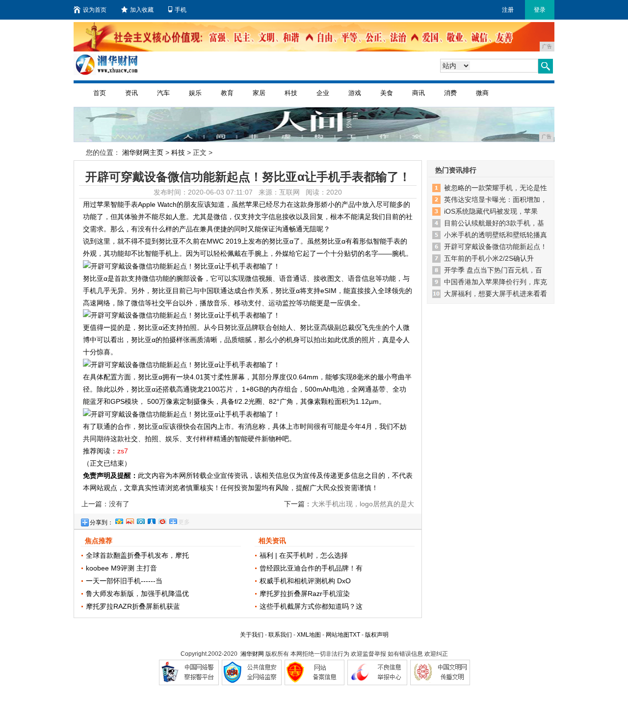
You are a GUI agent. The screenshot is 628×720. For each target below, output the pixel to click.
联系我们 (280, 634)
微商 (482, 93)
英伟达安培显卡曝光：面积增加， (495, 199)
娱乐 (195, 93)
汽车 (163, 93)
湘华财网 (252, 653)
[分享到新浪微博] (129, 520)
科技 (291, 93)
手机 (180, 9)
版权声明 (377, 634)
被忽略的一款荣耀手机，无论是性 (495, 188)
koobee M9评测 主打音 (121, 568)
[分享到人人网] (151, 520)
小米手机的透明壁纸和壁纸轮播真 (495, 235)
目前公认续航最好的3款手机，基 (494, 223)
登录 (540, 9)
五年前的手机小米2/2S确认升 (489, 258)
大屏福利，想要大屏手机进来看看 (495, 294)
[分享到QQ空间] (118, 520)
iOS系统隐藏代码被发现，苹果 (491, 211)
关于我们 (251, 634)
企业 (322, 93)
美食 (386, 93)
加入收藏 (142, 9)
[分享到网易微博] (162, 520)
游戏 (354, 93)
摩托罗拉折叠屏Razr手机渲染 (305, 593)
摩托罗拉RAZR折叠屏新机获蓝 (133, 606)
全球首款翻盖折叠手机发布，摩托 (137, 555)
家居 (259, 93)
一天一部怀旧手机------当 (124, 581)
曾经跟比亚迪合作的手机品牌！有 (311, 568)
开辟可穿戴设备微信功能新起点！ (495, 246)
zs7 (122, 451)
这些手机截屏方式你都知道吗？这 (311, 606)
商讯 (418, 93)
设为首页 (94, 9)
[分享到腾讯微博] (140, 520)
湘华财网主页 (142, 152)
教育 (227, 93)
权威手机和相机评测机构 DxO (305, 581)
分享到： (101, 522)
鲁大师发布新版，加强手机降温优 (137, 593)
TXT (354, 634)
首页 (99, 93)
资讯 (131, 93)
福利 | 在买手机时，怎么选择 (304, 555)
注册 (508, 9)
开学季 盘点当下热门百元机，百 (493, 270)
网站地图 (337, 634)
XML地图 (309, 634)
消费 (450, 93)
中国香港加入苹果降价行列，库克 (495, 282)
